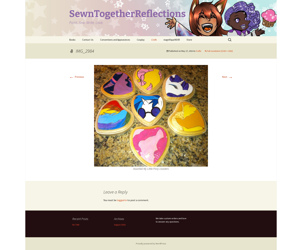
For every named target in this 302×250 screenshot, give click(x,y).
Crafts (154, 39)
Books (72, 39)
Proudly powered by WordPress (151, 243)
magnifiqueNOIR (172, 39)
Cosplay (141, 39)
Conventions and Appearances (115, 39)
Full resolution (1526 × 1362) (220, 51)
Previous (76, 76)
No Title (75, 224)
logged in (122, 200)
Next (227, 76)
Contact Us (87, 39)
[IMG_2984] (151, 115)
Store (189, 39)
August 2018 (120, 224)
